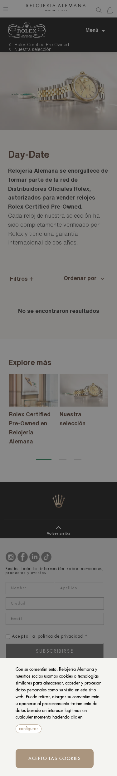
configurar (28, 728)
